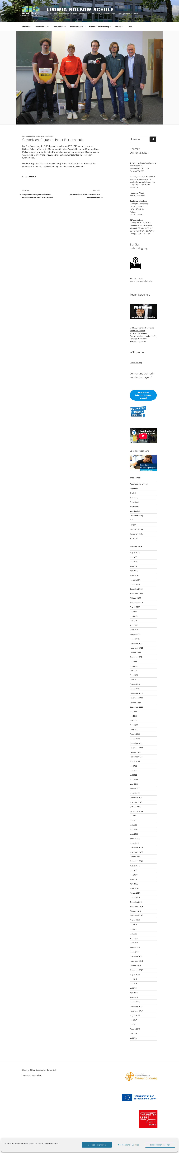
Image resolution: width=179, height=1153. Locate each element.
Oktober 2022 (135, 752)
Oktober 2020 (135, 857)
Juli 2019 (133, 925)
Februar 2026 (135, 580)
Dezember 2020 (136, 847)
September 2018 (136, 970)
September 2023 (136, 707)
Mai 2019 (133, 934)
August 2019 (135, 920)
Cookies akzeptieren (97, 1145)
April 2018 (134, 993)
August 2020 (135, 866)
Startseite (26, 27)
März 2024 (134, 680)
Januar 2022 (135, 793)
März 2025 (134, 630)
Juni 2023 (133, 716)
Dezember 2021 (136, 798)
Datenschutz (37, 1075)
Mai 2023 (133, 720)
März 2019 (134, 943)
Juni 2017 (133, 1024)
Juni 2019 (133, 929)
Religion (133, 525)
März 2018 (134, 997)
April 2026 (134, 571)
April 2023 (134, 725)
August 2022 (135, 761)
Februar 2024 (135, 684)
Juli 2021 (133, 816)
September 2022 (136, 757)
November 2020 (136, 852)
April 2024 (134, 675)
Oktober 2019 (135, 911)
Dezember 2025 (136, 589)
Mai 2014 (133, 1038)
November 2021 (136, 802)
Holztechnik (134, 507)
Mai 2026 (133, 566)
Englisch (133, 493)
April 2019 (134, 938)
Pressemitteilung (136, 516)
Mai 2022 (133, 775)
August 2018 (135, 975)
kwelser (49, 136)
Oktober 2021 (135, 807)
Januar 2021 (134, 843)
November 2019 (136, 906)
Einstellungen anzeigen (160, 1145)
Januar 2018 (135, 1002)
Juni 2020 (134, 875)
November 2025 (136, 593)
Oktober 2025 (135, 598)
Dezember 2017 (136, 1006)
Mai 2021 (133, 825)
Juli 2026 (133, 557)
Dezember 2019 (136, 902)
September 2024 (136, 657)
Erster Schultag (136, 363)
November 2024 (136, 648)
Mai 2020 (133, 879)
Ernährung (134, 497)
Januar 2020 (135, 897)
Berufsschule (58, 27)
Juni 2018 (133, 984)
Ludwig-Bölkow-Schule (80, 9)
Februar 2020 (135, 893)
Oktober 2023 (135, 702)
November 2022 (136, 748)
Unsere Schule (41, 27)
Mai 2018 (133, 988)
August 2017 (135, 1015)
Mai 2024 (133, 671)
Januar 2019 (135, 952)
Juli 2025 (133, 612)
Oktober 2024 (135, 652)
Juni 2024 (133, 666)
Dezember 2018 (136, 956)
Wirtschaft (134, 538)
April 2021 (134, 829)
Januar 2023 (135, 739)
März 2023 (134, 730)
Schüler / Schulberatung (99, 27)
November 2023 (136, 698)
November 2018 (136, 961)
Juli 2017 (133, 1020)
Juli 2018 (133, 979)
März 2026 (134, 575)
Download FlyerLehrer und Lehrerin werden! (143, 395)
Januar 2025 (135, 639)
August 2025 (135, 607)
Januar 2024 (135, 689)
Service (118, 27)
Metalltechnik (135, 511)
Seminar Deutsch (136, 529)
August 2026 (135, 553)
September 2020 (136, 861)
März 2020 (134, 888)
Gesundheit (134, 502)
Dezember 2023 (136, 693)
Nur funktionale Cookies (128, 1145)
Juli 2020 (133, 870)
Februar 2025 (135, 634)
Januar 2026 (135, 584)
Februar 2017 (135, 1029)
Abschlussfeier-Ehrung (138, 484)
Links (130, 27)
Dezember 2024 (136, 643)
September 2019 (136, 916)
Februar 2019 (135, 947)
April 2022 (134, 779)
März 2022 (134, 784)
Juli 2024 (133, 661)
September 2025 (136, 602)
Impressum (26, 1075)
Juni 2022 (133, 770)
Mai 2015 (133, 1034)
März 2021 (134, 834)
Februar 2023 (135, 734)
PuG (131, 520)
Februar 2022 (135, 789)
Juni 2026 (133, 562)
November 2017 (136, 1011)
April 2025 (134, 625)
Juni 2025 (133, 616)
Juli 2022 (133, 766)
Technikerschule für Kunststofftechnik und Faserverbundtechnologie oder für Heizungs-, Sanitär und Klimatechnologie (143, 336)
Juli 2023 (133, 711)
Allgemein (31, 177)
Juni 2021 (133, 820)
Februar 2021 (135, 838)
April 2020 (134, 884)
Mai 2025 (133, 621)
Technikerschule (76, 27)
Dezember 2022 (136, 743)
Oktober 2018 (135, 965)
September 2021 (136, 811)
